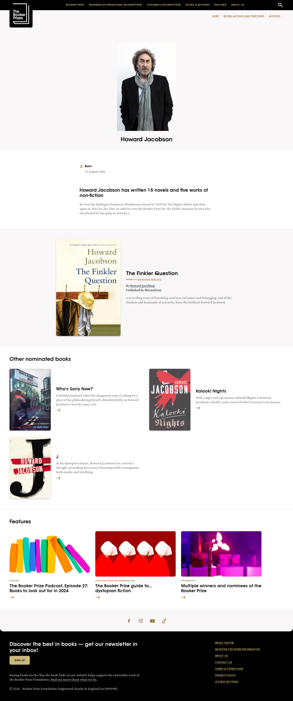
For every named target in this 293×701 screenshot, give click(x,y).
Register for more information (237, 649)
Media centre (224, 643)
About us (221, 656)
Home (215, 16)
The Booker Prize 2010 (149, 280)
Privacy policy (225, 675)
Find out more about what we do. (74, 679)
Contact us (223, 662)
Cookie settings (226, 682)
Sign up (19, 660)
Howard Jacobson (142, 285)
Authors (274, 16)
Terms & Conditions (229, 669)
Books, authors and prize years (244, 16)
